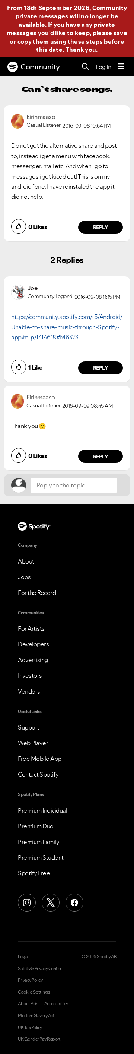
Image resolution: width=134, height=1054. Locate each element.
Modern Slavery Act (36, 1016)
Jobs (24, 577)
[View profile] (17, 120)
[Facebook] (74, 903)
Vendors (29, 691)
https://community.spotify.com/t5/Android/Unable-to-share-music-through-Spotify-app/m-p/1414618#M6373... (66, 327)
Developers (33, 644)
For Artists (31, 628)
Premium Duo (36, 826)
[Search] (85, 67)
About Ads (28, 1004)
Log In (103, 67)
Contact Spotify (38, 774)
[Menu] (121, 66)
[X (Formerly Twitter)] (51, 903)
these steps (85, 41)
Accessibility (56, 1004)
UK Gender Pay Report (39, 1039)
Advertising (33, 660)
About (26, 561)
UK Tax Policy (30, 1028)
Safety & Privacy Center (39, 969)
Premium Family (38, 842)
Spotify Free (34, 873)
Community (40, 67)
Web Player (33, 743)
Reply (100, 227)
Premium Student (41, 857)
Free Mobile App (39, 759)
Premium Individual (42, 810)
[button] (18, 226)
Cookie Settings (34, 992)
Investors (30, 675)
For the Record (37, 593)
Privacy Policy (30, 980)
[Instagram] (27, 903)
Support (28, 727)
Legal (23, 957)
